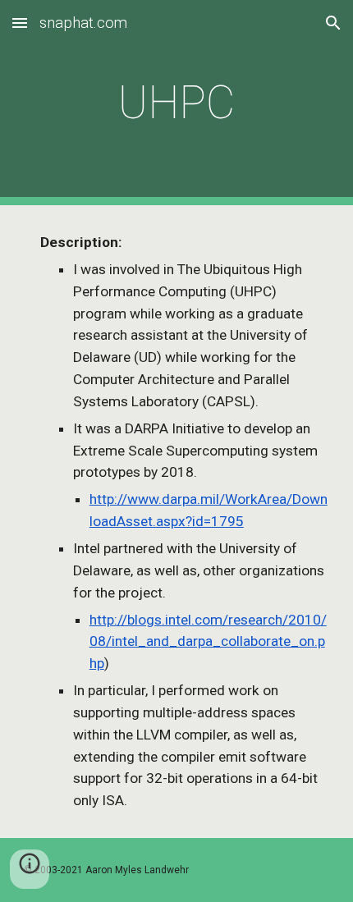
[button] (19, 22)
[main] (177, 102)
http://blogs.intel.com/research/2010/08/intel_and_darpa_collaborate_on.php (208, 641)
